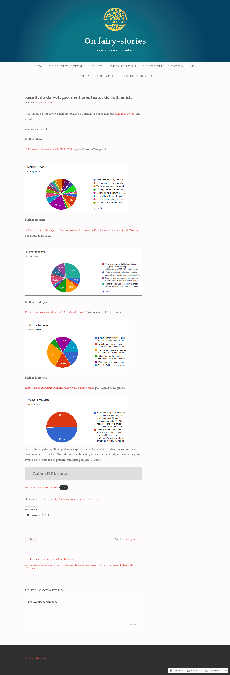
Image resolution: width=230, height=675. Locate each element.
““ (81, 230)
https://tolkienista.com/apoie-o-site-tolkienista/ (76, 499)
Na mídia (83, 76)
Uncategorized (131, 539)
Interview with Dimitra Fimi (76, 388)
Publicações (105, 76)
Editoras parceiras (123, 66)
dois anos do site (124, 114)
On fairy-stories (115, 41)
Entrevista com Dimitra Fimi (42, 388)
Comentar (131, 624)
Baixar (63, 487)
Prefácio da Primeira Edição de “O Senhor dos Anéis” (56, 312)
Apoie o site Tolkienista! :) (66, 66)
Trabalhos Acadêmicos (137, 76)
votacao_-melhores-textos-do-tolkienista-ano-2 (41, 487)
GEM (194, 66)
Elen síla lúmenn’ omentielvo (163, 66)
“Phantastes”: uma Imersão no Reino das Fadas (50, 559)
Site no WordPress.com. (35, 658)
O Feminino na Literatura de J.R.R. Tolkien (50, 150)
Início (38, 66)
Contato (97, 66)
